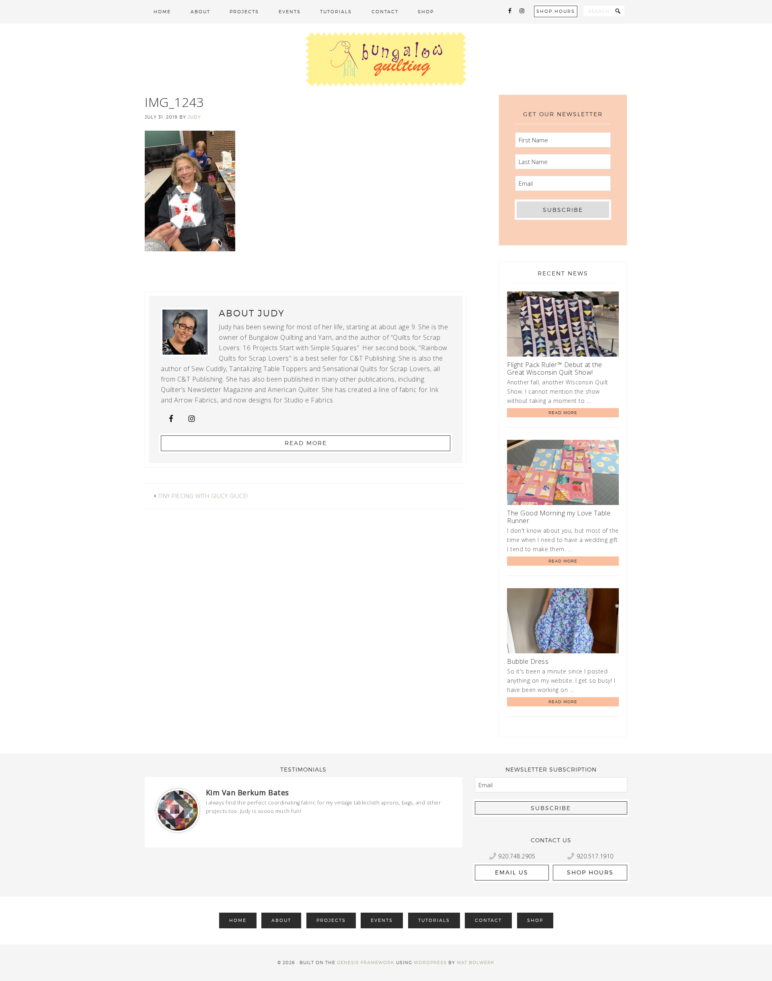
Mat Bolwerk (476, 962)
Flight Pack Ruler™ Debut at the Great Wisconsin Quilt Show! (554, 368)
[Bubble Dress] (563, 622)
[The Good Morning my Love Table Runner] (563, 474)
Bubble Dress (527, 661)
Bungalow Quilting (386, 59)
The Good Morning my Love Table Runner (558, 517)
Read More (306, 442)
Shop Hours (555, 11)
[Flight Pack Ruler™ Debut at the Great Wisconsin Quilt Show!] (563, 325)
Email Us (511, 872)
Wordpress (430, 962)
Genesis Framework (365, 962)
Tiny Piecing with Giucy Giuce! (203, 496)
